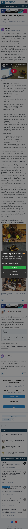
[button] (14, 275)
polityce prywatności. (14, 263)
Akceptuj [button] (14, 267)
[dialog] (14, 264)
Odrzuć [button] (14, 271)
